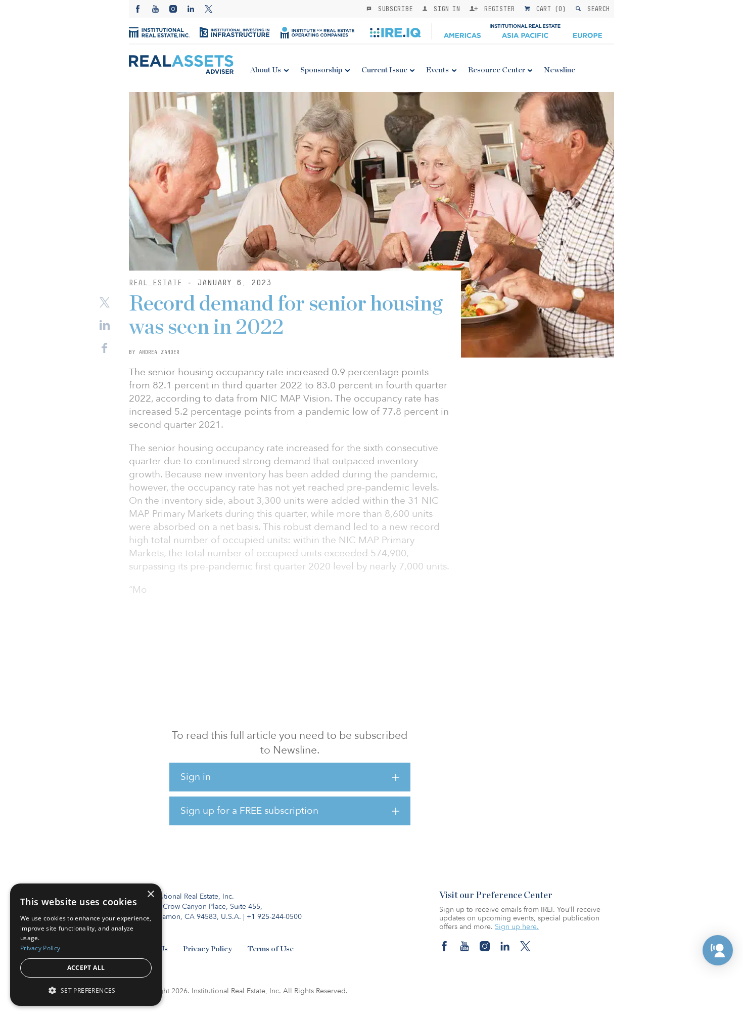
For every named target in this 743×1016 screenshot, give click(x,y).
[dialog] (86, 945)
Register (497, 9)
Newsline (559, 70)
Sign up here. (517, 927)
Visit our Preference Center (495, 895)
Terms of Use (270, 949)
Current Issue (384, 70)
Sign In (444, 9)
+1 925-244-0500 (274, 916)
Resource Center (496, 70)
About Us (265, 70)
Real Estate (155, 282)
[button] (718, 950)
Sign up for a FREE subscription (249, 810)
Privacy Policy (207, 949)
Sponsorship (321, 70)
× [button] (150, 894)
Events (437, 70)
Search (596, 9)
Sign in (195, 776)
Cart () (549, 9)
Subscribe (393, 9)
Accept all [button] (86, 967)
